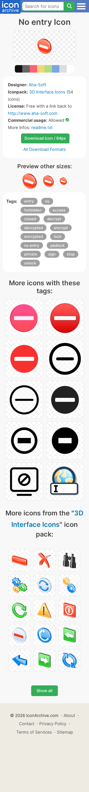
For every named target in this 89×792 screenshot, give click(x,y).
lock (57, 236)
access (59, 210)
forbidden (33, 210)
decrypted (33, 227)
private (30, 254)
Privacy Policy (52, 723)
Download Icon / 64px (45, 138)
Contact (26, 723)
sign (52, 254)
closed (30, 218)
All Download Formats (44, 149)
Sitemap (65, 732)
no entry (31, 245)
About (69, 715)
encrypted (33, 236)
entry (29, 201)
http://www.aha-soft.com (33, 113)
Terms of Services (34, 732)
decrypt (54, 218)
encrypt (61, 227)
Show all (44, 690)
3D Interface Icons (47, 91)
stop (71, 254)
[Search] (69, 6)
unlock (30, 263)
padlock (57, 245)
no (47, 201)
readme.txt (42, 127)
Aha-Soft (37, 84)
